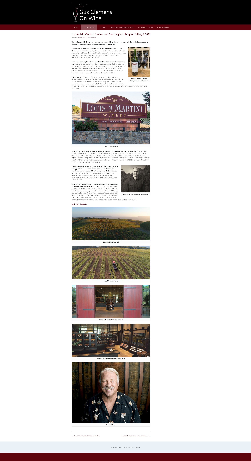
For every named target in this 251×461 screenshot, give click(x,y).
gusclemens (92, 37)
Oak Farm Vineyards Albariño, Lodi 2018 (85, 436)
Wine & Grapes (163, 27)
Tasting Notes (89, 27)
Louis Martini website (79, 204)
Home (76, 27)
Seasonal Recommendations (122, 27)
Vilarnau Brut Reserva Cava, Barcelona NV (135, 436)
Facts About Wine (145, 27)
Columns (102, 27)
